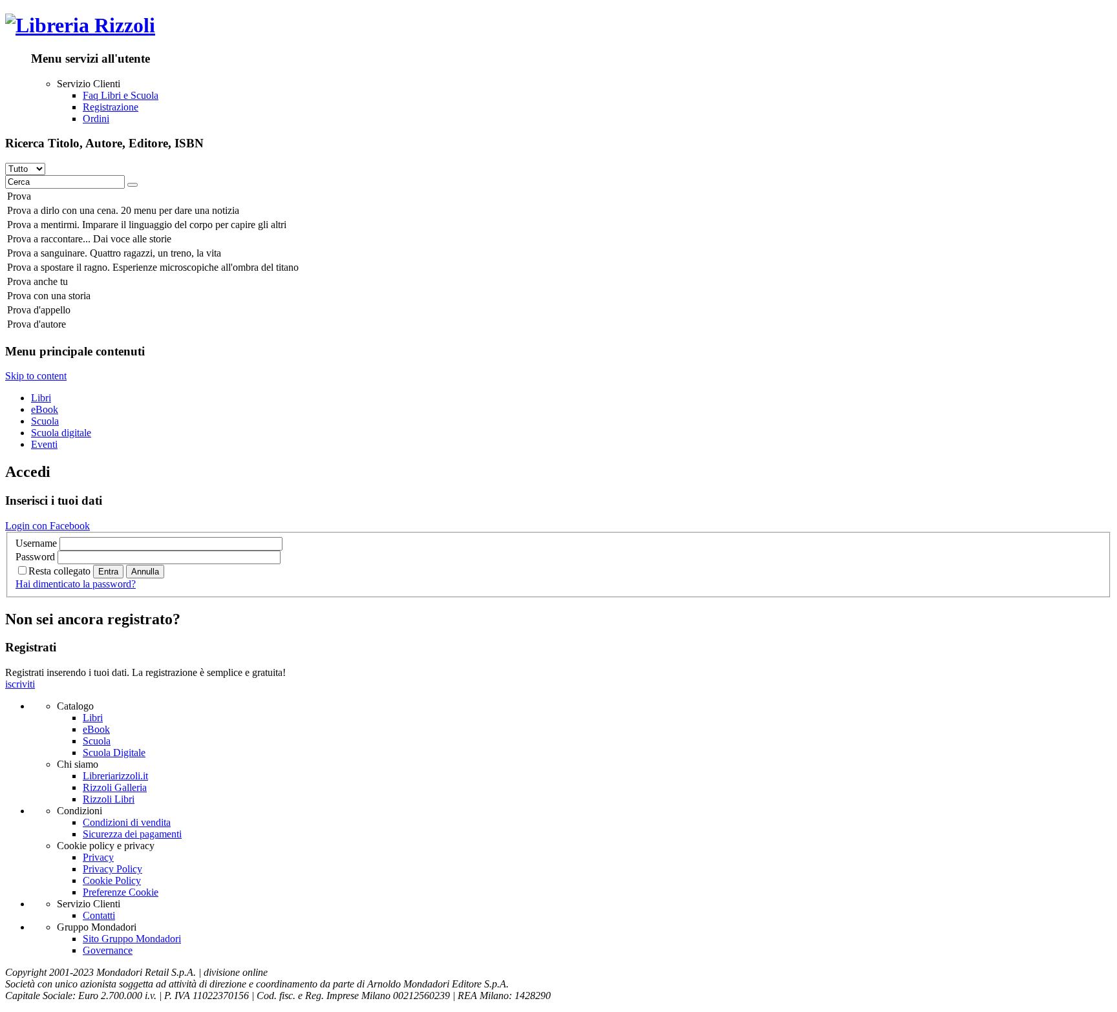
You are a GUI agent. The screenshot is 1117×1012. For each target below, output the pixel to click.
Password (35, 556)
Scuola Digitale (114, 752)
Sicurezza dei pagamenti (132, 833)
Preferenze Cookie (120, 892)
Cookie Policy (112, 880)
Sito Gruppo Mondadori (132, 938)
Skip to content (36, 375)
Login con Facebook (47, 525)
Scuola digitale (61, 432)
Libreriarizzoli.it (115, 775)
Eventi (44, 444)
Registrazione (110, 106)
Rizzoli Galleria (115, 787)
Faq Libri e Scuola (120, 95)
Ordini (96, 118)
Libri (41, 397)
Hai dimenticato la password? (76, 583)
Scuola (45, 421)
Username (36, 543)
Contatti (99, 915)
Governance (108, 950)
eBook (44, 409)
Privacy (98, 857)
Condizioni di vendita (127, 822)
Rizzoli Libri (108, 799)
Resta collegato (59, 570)
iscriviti (20, 684)
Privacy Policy (112, 868)
